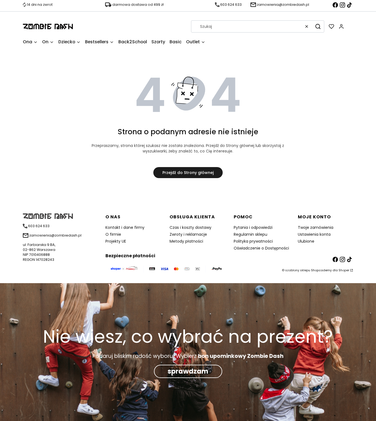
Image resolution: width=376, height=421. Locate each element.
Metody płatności (186, 241)
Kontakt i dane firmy (125, 227)
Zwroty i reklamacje (188, 234)
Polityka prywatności (253, 241)
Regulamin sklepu (250, 234)
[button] (318, 26)
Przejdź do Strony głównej (188, 172)
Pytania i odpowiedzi (253, 227)
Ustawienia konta (314, 234)
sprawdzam (188, 371)
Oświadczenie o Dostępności (261, 248)
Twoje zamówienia (315, 227)
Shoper (344, 270)
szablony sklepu (297, 270)
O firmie (113, 234)
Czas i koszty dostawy (190, 227)
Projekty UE (115, 241)
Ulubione (306, 241)
